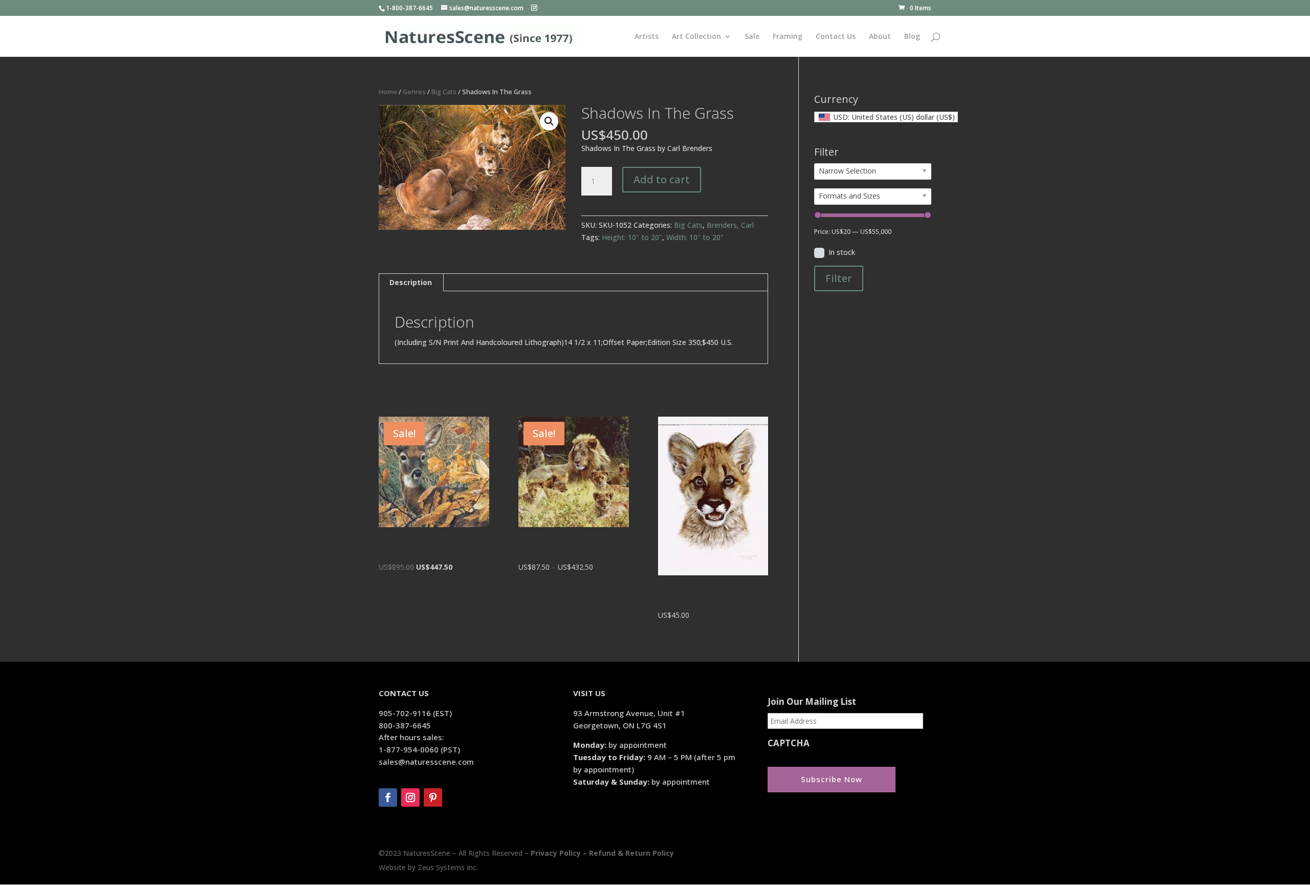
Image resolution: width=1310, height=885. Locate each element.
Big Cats (443, 91)
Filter (838, 278)
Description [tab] (410, 282)
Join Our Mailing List (812, 701)
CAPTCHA (789, 743)
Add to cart (662, 179)
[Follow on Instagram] (410, 797)
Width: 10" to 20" (695, 237)
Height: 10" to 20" (632, 237)
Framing (787, 37)
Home (388, 91)
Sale (752, 37)
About (880, 37)
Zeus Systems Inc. (448, 867)
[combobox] (886, 117)
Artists (647, 37)
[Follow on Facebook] (388, 797)
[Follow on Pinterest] (433, 797)
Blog (912, 37)
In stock (841, 252)
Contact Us (836, 37)
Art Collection (696, 37)
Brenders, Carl (730, 225)
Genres (414, 91)
